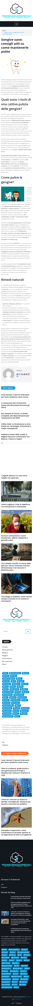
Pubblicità (5, 745)
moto (25, 700)
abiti (6, 673)
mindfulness (16, 700)
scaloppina (8, 711)
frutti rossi (15, 689)
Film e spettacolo (7, 661)
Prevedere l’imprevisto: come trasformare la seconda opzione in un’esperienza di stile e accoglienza (16, 832)
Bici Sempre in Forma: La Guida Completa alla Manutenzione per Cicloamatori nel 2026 (15, 415)
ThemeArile (17, 999)
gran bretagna (9, 692)
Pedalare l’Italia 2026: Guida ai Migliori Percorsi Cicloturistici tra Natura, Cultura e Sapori (15, 436)
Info (3, 742)
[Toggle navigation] (16, 24)
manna (13, 697)
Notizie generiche (7, 650)
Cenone (7, 681)
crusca (25, 684)
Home (4, 30)
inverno (26, 692)
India (18, 692)
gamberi (24, 689)
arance (26, 673)
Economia (5, 647)
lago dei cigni (19, 694)
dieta (13, 686)
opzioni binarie (9, 705)
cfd (14, 681)
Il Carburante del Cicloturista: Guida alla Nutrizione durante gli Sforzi (15, 405)
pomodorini (8, 708)
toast (16, 713)
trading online (8, 716)
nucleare (7, 703)
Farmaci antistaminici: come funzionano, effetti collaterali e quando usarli (14, 538)
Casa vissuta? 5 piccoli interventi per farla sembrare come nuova (15, 396)
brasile (6, 676)
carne (19, 678)
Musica (4, 664)
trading (24, 713)
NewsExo (28, 997)
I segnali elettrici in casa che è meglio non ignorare (14, 476)
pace (18, 705)
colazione (7, 684)
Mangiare (5, 653)
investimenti (8, 694)
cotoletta (16, 684)
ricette (17, 708)
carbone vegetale (9, 678)
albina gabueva (16, 673)
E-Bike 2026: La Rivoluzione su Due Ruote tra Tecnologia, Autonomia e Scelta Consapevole (16, 426)
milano (6, 700)
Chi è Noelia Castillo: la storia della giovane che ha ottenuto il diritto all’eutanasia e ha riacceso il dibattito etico (16, 566)
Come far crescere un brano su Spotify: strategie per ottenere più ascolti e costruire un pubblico (15, 801)
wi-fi (18, 716)
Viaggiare (5, 655)
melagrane (23, 697)
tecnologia (7, 713)
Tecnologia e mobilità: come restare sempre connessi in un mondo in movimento (16, 598)
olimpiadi (16, 703)
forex (6, 689)
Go (28, 631)
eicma (20, 686)
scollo (16, 711)
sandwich (25, 708)
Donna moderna (7, 658)
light (6, 697)
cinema (21, 681)
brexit (14, 676)
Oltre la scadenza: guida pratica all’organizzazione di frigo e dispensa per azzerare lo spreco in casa (15, 771)
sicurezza (24, 711)
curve (6, 686)
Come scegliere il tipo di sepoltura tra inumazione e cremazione (15, 505)
